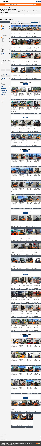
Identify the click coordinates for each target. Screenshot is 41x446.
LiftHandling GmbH (22, 132)
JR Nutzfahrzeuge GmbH (14, 51)
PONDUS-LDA (37, 289)
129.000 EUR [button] (13, 240)
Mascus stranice (4, 434)
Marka (2, 34)
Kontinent (2, 53)
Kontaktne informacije (4, 439)
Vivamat (37, 317)
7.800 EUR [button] (20, 288)
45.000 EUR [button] (20, 302)
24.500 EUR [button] (28, 330)
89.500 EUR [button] (13, 268)
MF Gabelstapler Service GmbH (30, 379)
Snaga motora (3, 94)
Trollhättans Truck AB (37, 303)
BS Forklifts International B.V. (37, 113)
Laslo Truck (14, 65)
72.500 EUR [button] (20, 50)
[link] (14, 28)
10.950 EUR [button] (13, 36)
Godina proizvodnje (4, 74)
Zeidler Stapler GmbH (14, 37)
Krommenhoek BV (22, 65)
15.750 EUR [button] (20, 330)
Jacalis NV (14, 146)
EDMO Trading (29, 113)
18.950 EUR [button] (20, 254)
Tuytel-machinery (14, 99)
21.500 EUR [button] (28, 78)
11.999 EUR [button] (13, 50)
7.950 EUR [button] (12, 131)
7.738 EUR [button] (12, 425)
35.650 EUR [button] (21, 377)
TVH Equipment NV (37, 65)
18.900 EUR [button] (20, 268)
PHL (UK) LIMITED (22, 79)
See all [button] (3, 44)
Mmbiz (29, 194)
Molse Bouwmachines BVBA (29, 65)
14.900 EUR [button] (20, 240)
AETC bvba (14, 79)
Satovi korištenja (3, 88)
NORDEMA (14, 393)
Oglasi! (39, 1)
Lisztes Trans (37, 51)
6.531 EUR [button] (20, 425)
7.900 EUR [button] (12, 316)
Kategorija (2, 28)
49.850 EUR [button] (13, 112)
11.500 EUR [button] (20, 226)
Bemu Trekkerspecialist (29, 331)
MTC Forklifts (22, 194)
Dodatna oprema (3, 96)
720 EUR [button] (27, 240)
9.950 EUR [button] (28, 112)
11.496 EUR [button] (20, 78)
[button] (5, 22)
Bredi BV (14, 208)
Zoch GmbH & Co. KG (14, 289)
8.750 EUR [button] (20, 131)
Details (2, 86)
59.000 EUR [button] (20, 64)
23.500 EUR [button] (13, 254)
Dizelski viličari (6, 7)
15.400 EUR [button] (13, 64)
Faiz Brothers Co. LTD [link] (37, 132)
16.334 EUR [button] (35, 78)
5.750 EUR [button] (35, 240)
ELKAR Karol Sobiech (21, 351)
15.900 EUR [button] (20, 316)
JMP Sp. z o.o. (29, 351)
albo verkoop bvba (22, 146)
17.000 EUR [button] (13, 302)
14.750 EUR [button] (20, 145)
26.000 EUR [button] (35, 411)
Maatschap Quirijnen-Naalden (22, 365)
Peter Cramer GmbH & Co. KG (14, 194)
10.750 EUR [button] (28, 226)
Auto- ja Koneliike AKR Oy (14, 317)
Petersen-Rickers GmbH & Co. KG (22, 208)
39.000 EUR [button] (20, 411)
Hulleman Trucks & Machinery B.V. (23, 99)
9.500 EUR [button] (35, 64)
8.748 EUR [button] (28, 254)
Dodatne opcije (3, 92)
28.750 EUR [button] (28, 145)
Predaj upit (25, 84)
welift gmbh (22, 51)
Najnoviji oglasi (3, 78)
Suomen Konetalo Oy (14, 113)
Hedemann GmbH (37, 351)
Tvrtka (1, 436)
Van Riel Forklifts (29, 132)
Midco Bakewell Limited (37, 99)
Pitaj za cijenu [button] (36, 112)
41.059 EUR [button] (35, 50)
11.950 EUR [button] (35, 226)
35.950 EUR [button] (28, 64)
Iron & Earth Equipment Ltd (37, 79)
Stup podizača (3, 98)
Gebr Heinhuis (37, 208)
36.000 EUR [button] (28, 411)
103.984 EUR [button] (36, 302)
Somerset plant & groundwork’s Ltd (23, 166)
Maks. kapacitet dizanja (4, 90)
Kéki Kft (29, 51)
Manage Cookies (3, 444)
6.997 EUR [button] (28, 302)
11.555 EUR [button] (35, 254)
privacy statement (10, 444)
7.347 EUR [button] (20, 112)
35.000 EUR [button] (13, 226)
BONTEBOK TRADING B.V (14, 132)
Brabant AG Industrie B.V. (37, 331)
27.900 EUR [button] (28, 288)
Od (1, 75)
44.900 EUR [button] (28, 50)
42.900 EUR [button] (28, 316)
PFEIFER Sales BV (29, 79)
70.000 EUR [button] (13, 78)
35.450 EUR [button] (36, 377)
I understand (38, 443)
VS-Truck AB (14, 351)
